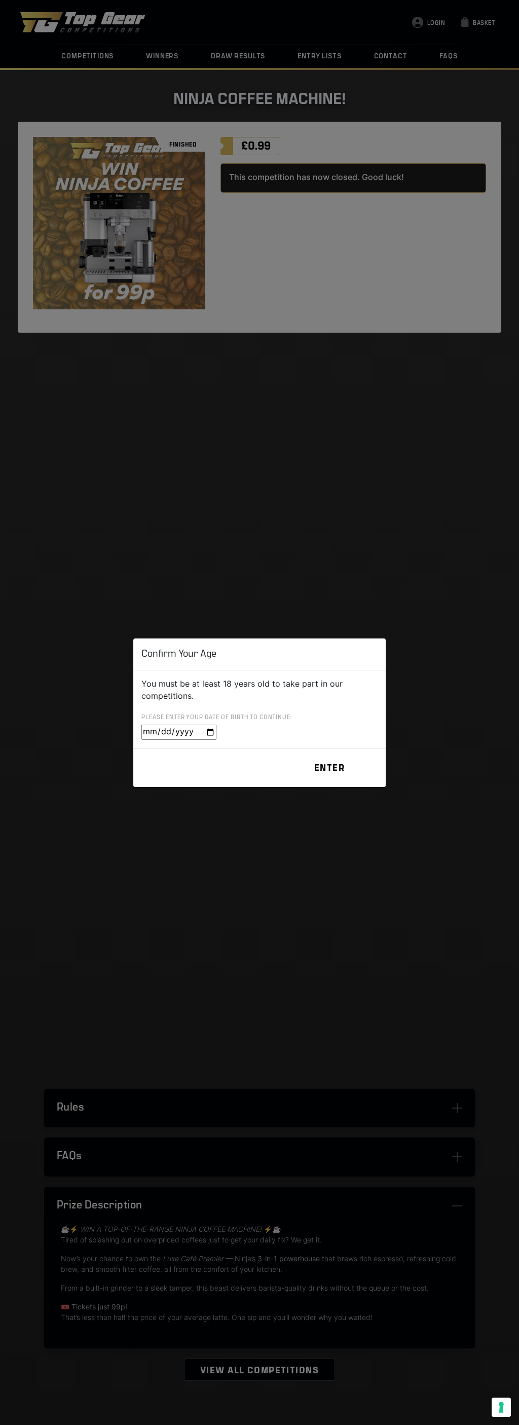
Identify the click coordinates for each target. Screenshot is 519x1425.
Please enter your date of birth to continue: (216, 718)
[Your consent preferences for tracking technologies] (501, 1407)
